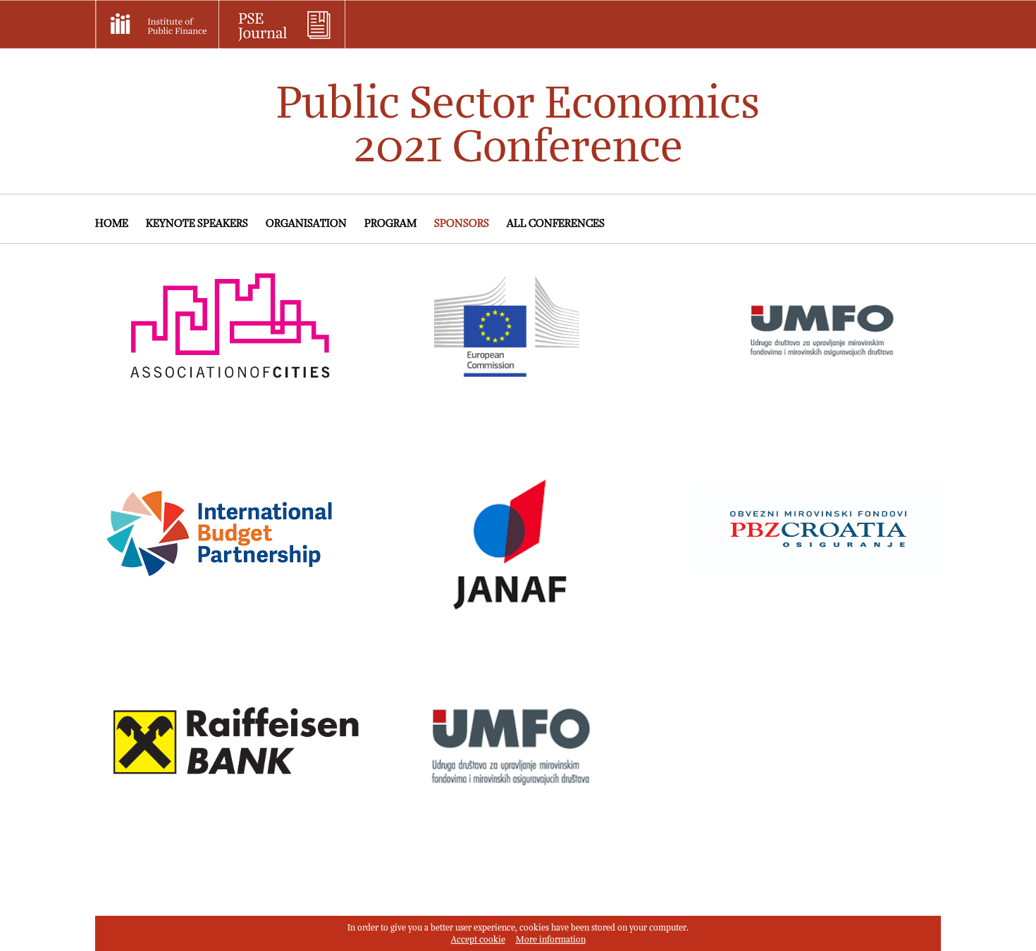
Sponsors (461, 224)
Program (390, 224)
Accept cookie (478, 940)
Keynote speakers (197, 224)
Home (111, 224)
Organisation (306, 224)
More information (551, 940)
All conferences (556, 224)
